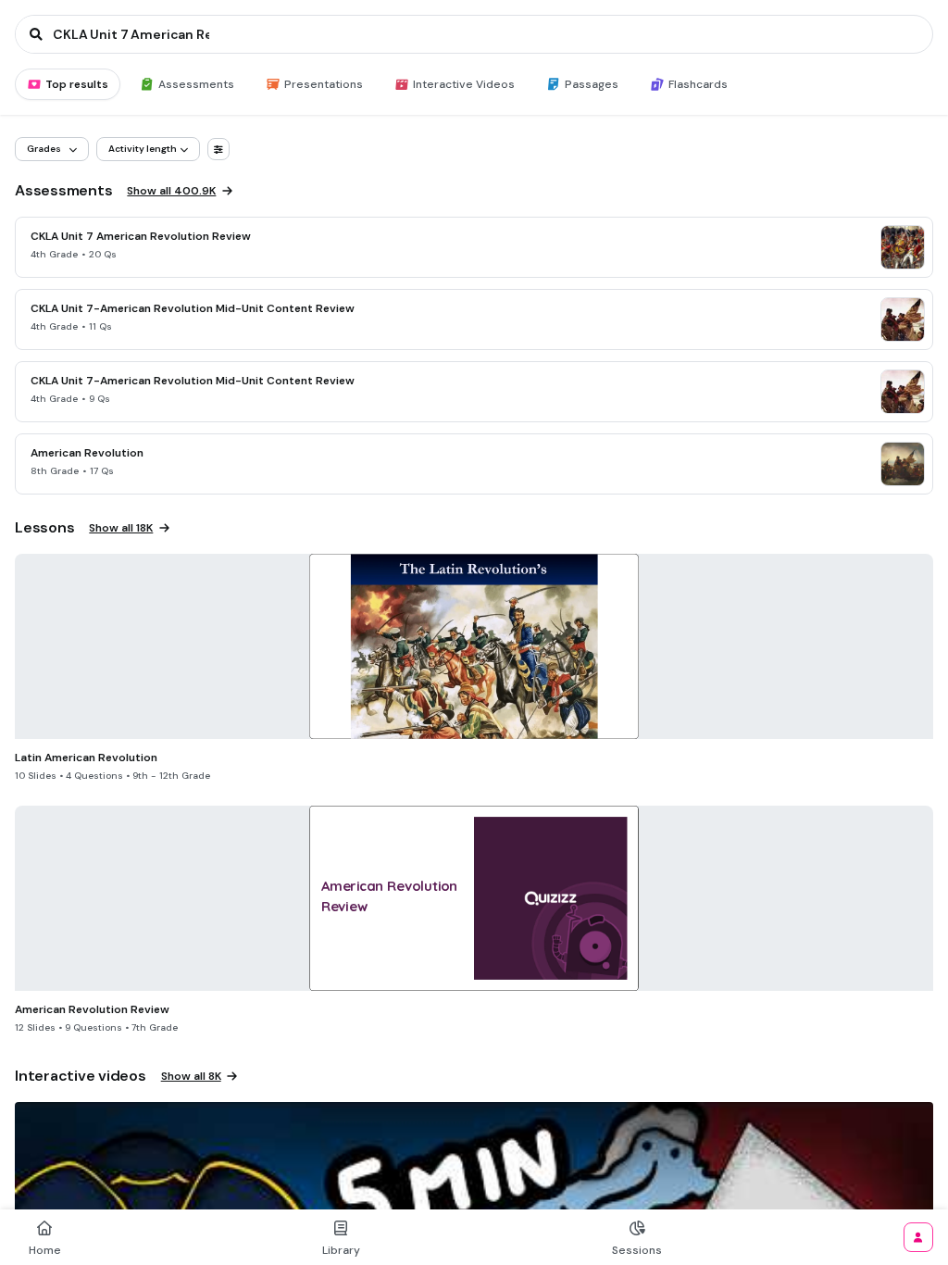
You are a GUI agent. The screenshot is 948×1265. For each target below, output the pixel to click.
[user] (918, 1237)
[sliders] (218, 149)
